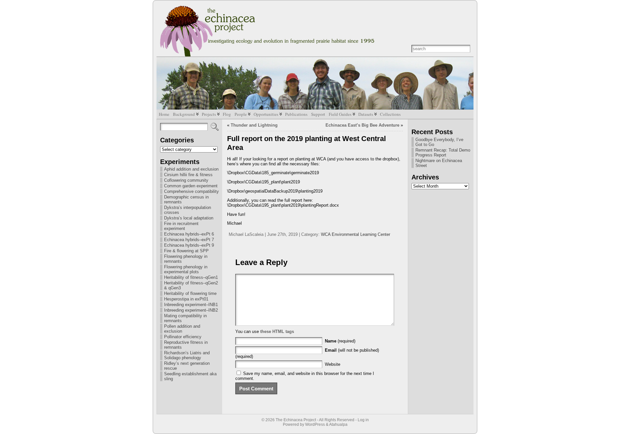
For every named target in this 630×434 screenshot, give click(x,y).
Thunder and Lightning (254, 125)
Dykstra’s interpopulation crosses (187, 210)
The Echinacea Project (296, 420)
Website (332, 364)
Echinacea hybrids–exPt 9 (189, 245)
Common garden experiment (191, 185)
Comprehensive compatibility (191, 191)
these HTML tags (277, 331)
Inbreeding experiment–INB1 (191, 304)
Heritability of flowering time (190, 293)
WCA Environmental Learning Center (355, 234)
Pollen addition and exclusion (182, 329)
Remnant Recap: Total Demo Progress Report (442, 152)
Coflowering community (186, 180)
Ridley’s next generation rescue (187, 366)
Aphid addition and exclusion (191, 169)
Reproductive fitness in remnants (186, 345)
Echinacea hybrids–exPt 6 (189, 234)
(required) (340, 341)
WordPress (315, 424)
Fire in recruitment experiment (181, 226)
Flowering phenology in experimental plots (185, 269)
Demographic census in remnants (186, 199)
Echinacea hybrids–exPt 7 (189, 239)
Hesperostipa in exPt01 (186, 299)
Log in (363, 420)
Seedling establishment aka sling (190, 376)
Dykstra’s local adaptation (188, 218)
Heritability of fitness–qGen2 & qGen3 (191, 285)
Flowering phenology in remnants (185, 259)
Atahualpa (338, 424)
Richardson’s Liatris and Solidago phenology (187, 355)
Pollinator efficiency (182, 336)
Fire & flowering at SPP (186, 250)
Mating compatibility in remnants (185, 318)
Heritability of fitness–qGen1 (191, 277)
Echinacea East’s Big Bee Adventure (362, 125)
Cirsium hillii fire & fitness (188, 174)
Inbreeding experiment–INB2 (191, 310)
